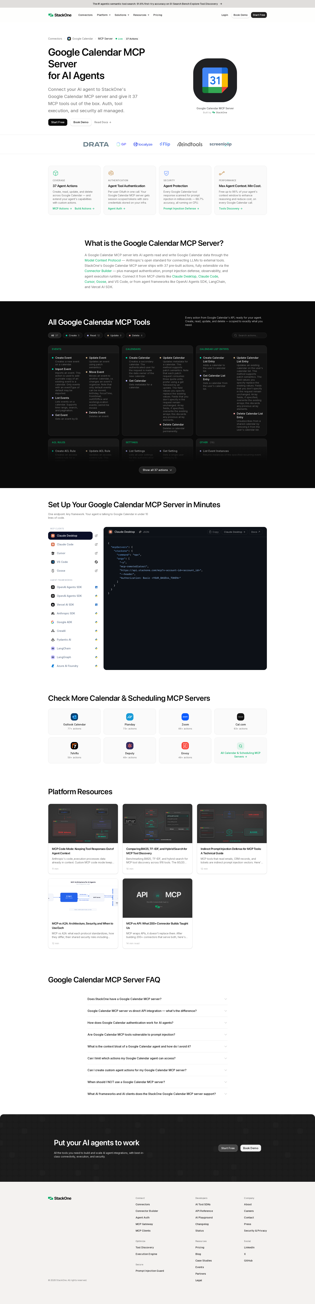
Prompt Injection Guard (150, 1270)
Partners (200, 1273)
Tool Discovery (145, 1247)
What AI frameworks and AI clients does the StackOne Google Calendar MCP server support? (152, 1094)
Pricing (157, 15)
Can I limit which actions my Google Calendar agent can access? (132, 1058)
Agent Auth (142, 1217)
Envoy (185, 753)
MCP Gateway (144, 1224)
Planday (130, 724)
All (54, 335)
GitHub (248, 1260)
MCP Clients (143, 1230)
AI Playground (204, 1217)
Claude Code (208, 276)
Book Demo (241, 15)
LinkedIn (249, 1247)
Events (199, 1267)
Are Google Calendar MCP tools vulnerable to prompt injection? (131, 1034)
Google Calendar (82, 38)
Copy (216, 531)
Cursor (89, 282)
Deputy (129, 753)
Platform (102, 15)
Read (95, 335)
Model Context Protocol (103, 260)
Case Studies (203, 1260)
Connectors (85, 15)
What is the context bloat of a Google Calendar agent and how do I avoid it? (139, 1046)
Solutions (120, 15)
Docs (254, 531)
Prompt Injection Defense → (181, 208)
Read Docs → (102, 122)
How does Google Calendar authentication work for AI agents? (130, 1022)
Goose (101, 282)
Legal (198, 1280)
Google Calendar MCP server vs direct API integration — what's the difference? (142, 1011)
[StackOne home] (60, 15)
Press (247, 1224)
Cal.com (241, 724)
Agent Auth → (116, 208)
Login (224, 15)
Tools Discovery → (230, 208)
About (248, 1204)
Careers (249, 1211)
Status (199, 1230)
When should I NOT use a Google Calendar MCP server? (126, 1082)
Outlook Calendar (74, 724)
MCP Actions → (62, 208)
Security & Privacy (255, 1230)
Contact (249, 1217)
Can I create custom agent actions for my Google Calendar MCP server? (137, 1070)
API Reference (204, 1211)
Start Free (259, 15)
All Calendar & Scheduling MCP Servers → (240, 754)
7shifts (74, 753)
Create (73, 335)
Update (115, 335)
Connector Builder (98, 271)
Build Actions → (84, 208)
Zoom (185, 724)
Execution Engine (146, 1254)
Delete (137, 335)
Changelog (202, 1224)
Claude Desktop (184, 276)
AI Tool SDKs (203, 1204)
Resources (139, 15)
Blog (198, 1254)
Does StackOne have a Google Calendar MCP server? (125, 999)
